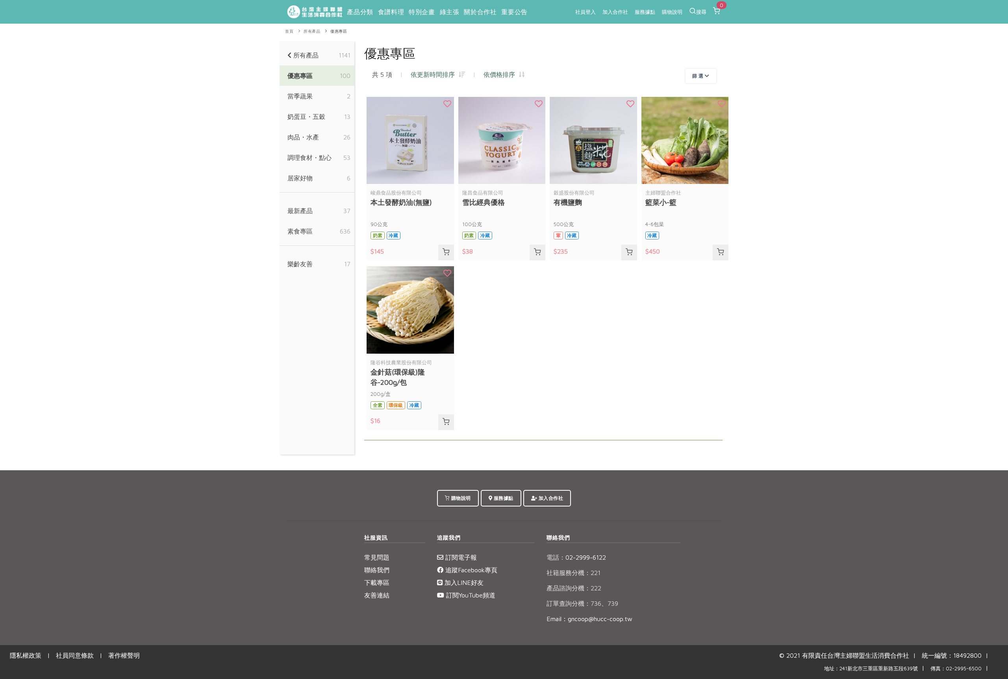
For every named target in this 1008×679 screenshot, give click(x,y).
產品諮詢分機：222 (574, 588)
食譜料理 (391, 11)
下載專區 (376, 582)
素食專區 (300, 231)
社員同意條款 (75, 655)
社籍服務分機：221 (573, 572)
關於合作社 (480, 11)
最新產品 (300, 210)
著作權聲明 (124, 655)
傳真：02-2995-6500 (956, 669)
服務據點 (645, 12)
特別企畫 (422, 11)
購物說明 (672, 12)
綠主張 (450, 11)
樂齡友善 (300, 263)
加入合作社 (615, 12)
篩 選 (698, 76)
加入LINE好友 (463, 582)
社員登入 (585, 12)
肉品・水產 (303, 137)
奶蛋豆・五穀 (306, 116)
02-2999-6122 (576, 557)
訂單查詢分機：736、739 (582, 603)
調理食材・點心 (309, 157)
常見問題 (376, 557)
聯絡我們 (376, 569)
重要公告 (514, 11)
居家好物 (300, 178)
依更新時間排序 (435, 74)
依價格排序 (501, 74)
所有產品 (312, 31)
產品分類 (360, 11)
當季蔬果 (300, 96)
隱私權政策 (25, 655)
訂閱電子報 (460, 557)
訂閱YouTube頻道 (469, 595)
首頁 (289, 31)
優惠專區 (338, 31)
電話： (556, 557)
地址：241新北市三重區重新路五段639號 (871, 669)
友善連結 (376, 595)
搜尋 (701, 12)
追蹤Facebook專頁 (470, 569)
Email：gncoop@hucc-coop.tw (589, 618)
